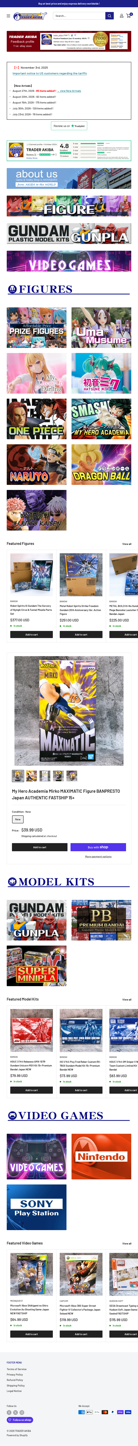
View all (127, 543)
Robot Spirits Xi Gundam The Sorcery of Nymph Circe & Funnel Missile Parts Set (31, 609)
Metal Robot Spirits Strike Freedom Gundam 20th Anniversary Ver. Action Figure (80, 609)
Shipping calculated (32, 836)
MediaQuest (16, 1300)
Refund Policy (15, 1379)
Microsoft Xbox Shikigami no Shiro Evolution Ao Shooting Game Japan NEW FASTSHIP (29, 1309)
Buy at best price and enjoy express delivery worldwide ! (69, 3)
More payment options (98, 856)
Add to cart (31, 634)
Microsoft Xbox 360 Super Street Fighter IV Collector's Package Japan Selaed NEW (80, 1309)
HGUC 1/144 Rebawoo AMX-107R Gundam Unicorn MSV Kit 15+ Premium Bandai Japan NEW (31, 1065)
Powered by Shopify (17, 1435)
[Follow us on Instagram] (22, 1412)
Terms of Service (17, 1369)
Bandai (14, 601)
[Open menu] (8, 16)
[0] (128, 16)
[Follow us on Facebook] (9, 1412)
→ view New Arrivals (69, 90)
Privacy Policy (15, 1374)
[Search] (109, 15)
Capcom (64, 1301)
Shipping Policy (16, 1385)
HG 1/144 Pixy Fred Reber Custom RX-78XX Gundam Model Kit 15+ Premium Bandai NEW (80, 1065)
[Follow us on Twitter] (15, 1412)
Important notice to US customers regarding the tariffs (50, 73)
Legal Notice (14, 1390)
